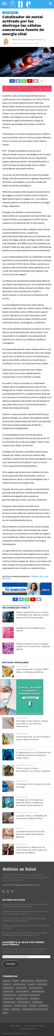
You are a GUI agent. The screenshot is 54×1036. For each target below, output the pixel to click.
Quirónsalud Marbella (29, 995)
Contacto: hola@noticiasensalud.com (20, 885)
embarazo (37, 1002)
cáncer (35, 576)
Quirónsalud (38, 991)
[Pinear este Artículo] (30, 80)
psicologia (8, 991)
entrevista (41, 981)
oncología (8, 999)
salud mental (35, 988)
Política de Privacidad (34, 1026)
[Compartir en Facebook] (12, 80)
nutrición (42, 984)
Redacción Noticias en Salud (29, 39)
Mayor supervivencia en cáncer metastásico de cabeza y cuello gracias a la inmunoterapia (32, 615)
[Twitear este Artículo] (18, 80)
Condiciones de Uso (28, 1029)
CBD (5, 1013)
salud (15, 981)
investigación (27, 981)
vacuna (32, 1006)
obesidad (43, 1006)
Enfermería (8, 988)
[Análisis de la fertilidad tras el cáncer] (8, 632)
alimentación (9, 995)
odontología (20, 1006)
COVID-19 (7, 984)
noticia (6, 579)
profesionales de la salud (34, 1009)
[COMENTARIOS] (42, 80)
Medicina (16, 1009)
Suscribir (10, 963)
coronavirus (19, 984)
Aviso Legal (15, 1026)
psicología (21, 988)
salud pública (22, 991)
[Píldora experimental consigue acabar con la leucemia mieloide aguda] (8, 648)
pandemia (34, 999)
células (43, 576)
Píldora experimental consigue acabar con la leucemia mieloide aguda (33, 646)
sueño (6, 1009)
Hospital (7, 1006)
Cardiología (21, 999)
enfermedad (9, 1002)
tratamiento (24, 1002)
